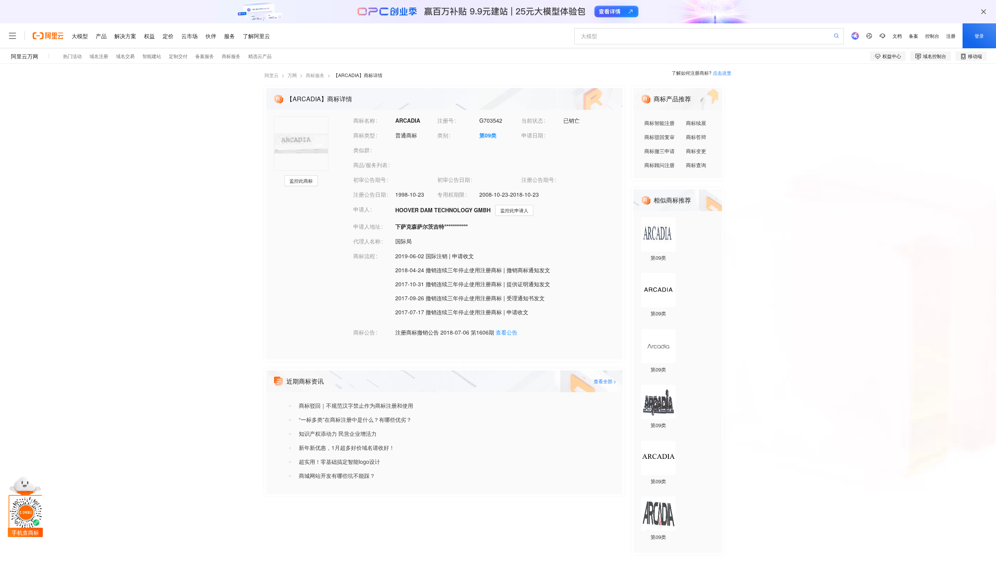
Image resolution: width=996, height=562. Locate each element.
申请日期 (532, 135)
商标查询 (696, 165)
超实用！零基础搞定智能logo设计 (339, 461)
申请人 (361, 209)
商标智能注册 (659, 123)
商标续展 (696, 123)
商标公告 (364, 332)
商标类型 (364, 135)
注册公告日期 (369, 194)
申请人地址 (367, 226)
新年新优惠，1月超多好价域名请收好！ (347, 447)
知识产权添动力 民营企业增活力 (338, 433)
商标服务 (315, 75)
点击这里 (722, 72)
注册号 (445, 120)
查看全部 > (605, 381)
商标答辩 (696, 137)
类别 (442, 135)
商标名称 (364, 120)
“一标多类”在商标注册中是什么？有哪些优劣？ (355, 419)
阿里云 (272, 75)
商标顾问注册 (659, 165)
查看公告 (506, 332)
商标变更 (696, 151)
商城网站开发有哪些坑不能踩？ (337, 475)
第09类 (487, 135)
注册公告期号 (537, 179)
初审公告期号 (369, 179)
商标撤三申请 (659, 151)
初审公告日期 (453, 179)
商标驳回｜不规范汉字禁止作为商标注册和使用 (356, 405)
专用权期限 (451, 194)
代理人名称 (367, 241)
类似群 (361, 150)
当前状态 (532, 120)
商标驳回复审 (659, 137)
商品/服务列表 (370, 165)
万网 (292, 75)
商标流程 (364, 256)
